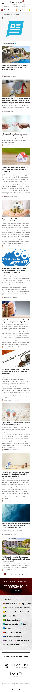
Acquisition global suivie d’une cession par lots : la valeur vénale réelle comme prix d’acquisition (15, 169)
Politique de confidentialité (10, 686)
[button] (3, 4)
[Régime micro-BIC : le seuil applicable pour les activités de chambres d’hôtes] (16, 412)
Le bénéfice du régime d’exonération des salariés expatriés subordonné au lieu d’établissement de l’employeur (14, 270)
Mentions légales (20, 686)
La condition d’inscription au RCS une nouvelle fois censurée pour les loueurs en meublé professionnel (16, 371)
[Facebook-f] (16, 689)
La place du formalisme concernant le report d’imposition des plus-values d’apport (15, 321)
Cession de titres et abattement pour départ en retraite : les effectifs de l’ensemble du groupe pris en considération (15, 474)
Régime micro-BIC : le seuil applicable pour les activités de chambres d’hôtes (16, 423)
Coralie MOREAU (7, 196)
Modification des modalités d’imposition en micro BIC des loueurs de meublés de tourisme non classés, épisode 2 (16, 559)
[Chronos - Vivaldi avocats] (16, 4)
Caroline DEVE (7, 76)
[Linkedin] (19, 689)
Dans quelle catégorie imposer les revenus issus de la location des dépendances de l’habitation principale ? (14, 67)
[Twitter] (12, 689)
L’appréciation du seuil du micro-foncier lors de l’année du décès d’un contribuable (15, 220)
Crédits (25, 686)
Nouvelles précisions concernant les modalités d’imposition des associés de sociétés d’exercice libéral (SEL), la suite (16, 525)
